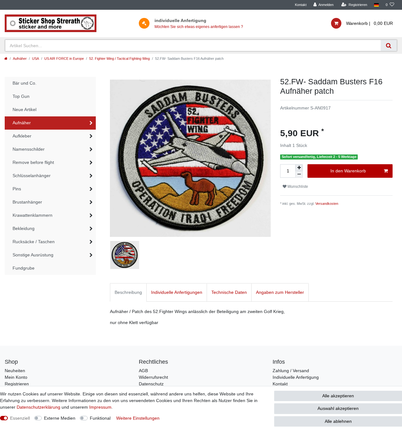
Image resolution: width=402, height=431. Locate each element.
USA (35, 58)
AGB (143, 370)
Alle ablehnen (338, 421)
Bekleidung (24, 228)
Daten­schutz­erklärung (38, 407)
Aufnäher (20, 58)
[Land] (376, 5)
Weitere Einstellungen (138, 418)
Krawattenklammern (32, 215)
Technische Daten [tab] (229, 292)
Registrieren (17, 383)
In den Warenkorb (348, 170)
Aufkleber (22, 135)
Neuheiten (15, 370)
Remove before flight (33, 162)
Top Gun (21, 96)
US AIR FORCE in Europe (64, 58)
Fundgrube (24, 268)
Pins (17, 188)
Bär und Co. (24, 83)
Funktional (100, 418)
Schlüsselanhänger (32, 175)
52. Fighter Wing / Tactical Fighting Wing (119, 58)
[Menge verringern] (299, 174)
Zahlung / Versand (291, 370)
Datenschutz (151, 383)
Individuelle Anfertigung (296, 377)
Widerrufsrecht (153, 377)
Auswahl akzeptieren (338, 408)
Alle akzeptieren (338, 395)
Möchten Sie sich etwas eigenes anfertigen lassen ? (199, 27)
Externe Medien (59, 418)
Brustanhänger (27, 201)
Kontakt (301, 5)
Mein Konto (16, 377)
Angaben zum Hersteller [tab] (280, 292)
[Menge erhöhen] (299, 167)
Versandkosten (326, 203)
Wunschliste (297, 186)
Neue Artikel (24, 109)
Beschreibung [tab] (128, 292)
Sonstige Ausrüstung (33, 254)
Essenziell (20, 418)
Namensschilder (29, 149)
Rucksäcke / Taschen (34, 241)
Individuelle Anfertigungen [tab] (176, 292)
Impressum (100, 407)
